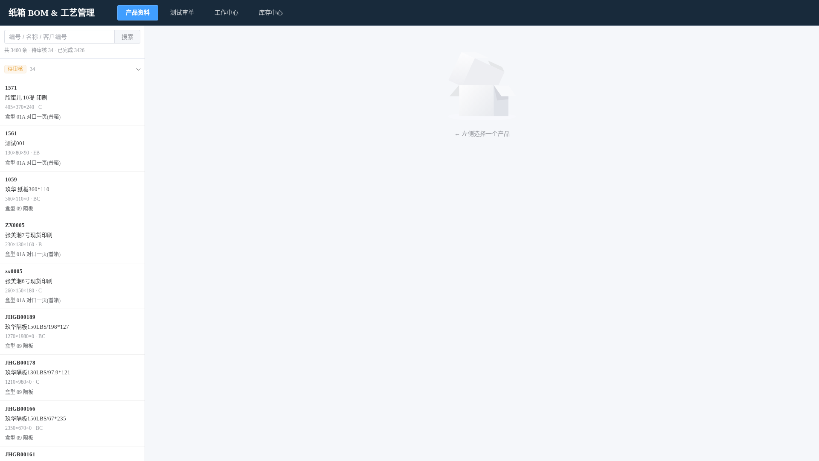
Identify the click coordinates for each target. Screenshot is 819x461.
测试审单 (182, 12)
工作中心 (226, 12)
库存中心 (271, 12)
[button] (72, 69)
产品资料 (138, 12)
